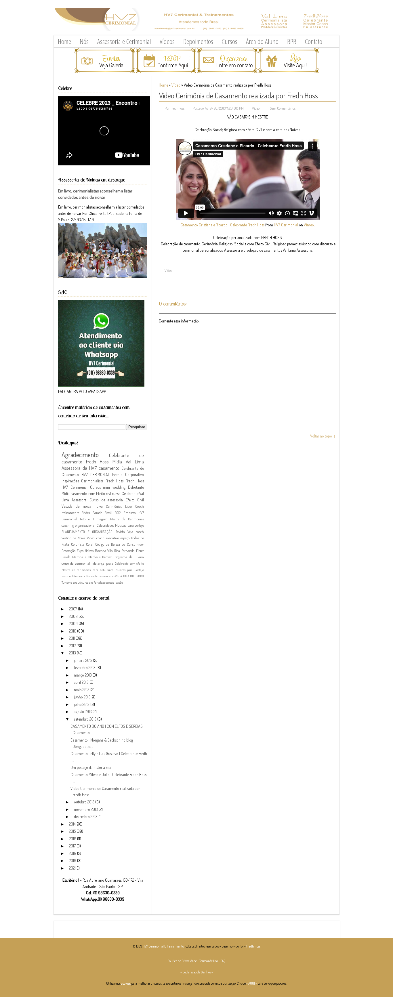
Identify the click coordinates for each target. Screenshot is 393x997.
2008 (74, 616)
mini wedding (114, 487)
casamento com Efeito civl (90, 493)
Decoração (68, 550)
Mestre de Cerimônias (127, 519)
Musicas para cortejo (129, 525)
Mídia (66, 493)
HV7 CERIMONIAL (95, 474)
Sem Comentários (282, 108)
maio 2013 (82, 689)
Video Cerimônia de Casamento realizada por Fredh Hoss (238, 95)
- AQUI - (251, 983)
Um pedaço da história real (91, 767)
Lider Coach (134, 506)
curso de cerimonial (76, 563)
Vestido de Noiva (73, 538)
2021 (73, 868)
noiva (98, 506)
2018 (73, 853)
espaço (125, 538)
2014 (73, 824)
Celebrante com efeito (129, 563)
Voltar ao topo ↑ (323, 435)
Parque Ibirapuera (73, 576)
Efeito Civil (135, 499)
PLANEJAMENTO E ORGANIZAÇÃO (87, 531)
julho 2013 (82, 704)
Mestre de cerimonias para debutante (87, 570)
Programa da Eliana (129, 557)
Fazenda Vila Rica (107, 550)
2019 (73, 860)
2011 (72, 638)
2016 (73, 838)
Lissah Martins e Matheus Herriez (87, 557)
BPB (291, 41)
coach (140, 531)
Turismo (67, 582)
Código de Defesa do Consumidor (119, 544)
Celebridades (105, 525)
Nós (84, 41)
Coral (89, 544)
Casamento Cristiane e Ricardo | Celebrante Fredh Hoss (222, 224)
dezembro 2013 (86, 816)
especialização (114, 582)
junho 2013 (82, 696)
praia (109, 563)
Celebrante (130, 493)
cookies (126, 983)
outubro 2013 (84, 801)
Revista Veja (124, 531)
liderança (97, 563)
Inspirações (70, 480)
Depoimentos (198, 41)
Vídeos (167, 41)
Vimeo (309, 224)
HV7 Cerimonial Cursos (81, 487)
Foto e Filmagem (93, 519)
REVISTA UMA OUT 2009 (128, 576)
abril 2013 (81, 682)
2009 (74, 623)
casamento (109, 468)
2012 (73, 645)
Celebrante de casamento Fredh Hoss (103, 458)
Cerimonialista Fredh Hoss (102, 480)
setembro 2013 (85, 719)
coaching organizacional (78, 525)
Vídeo (175, 85)
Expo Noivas (85, 550)
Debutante (136, 487)
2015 (73, 831)
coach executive (107, 538)
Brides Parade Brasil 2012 (101, 512)
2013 (73, 652)
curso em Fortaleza (93, 582)
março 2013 (83, 675)
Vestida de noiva (76, 506)
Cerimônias (114, 506)
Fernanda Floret (132, 550)
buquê (77, 582)
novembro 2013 (86, 809)
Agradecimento (80, 454)
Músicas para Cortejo (129, 570)
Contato (313, 41)
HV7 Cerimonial (286, 224)
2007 (73, 608)
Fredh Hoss (135, 480)
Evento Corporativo (128, 474)
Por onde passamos (98, 576)
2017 (73, 845)
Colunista (77, 544)
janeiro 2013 (83, 660)
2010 (73, 631)
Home (64, 41)
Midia (117, 462)
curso (116, 493)
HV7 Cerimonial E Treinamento (163, 946)
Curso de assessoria (106, 499)
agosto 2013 (83, 711)
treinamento (70, 512)
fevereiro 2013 (85, 667)
